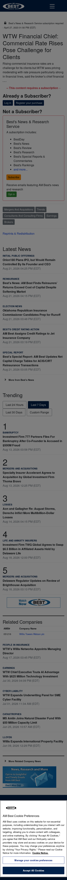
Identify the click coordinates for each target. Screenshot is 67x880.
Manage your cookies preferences (33, 860)
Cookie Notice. (40, 853)
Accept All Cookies (33, 870)
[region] (33, 838)
